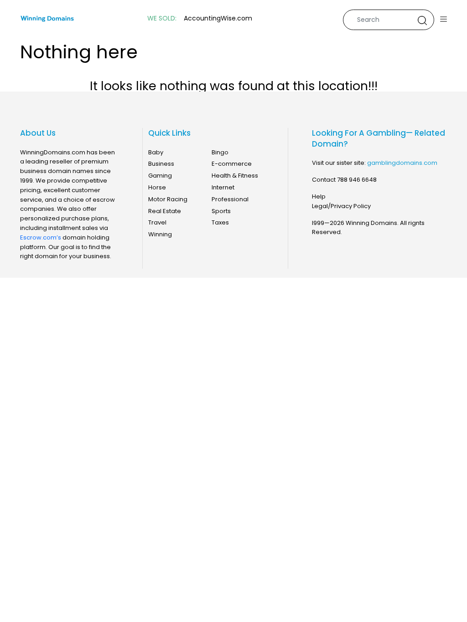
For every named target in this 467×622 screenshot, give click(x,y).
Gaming (160, 175)
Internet (223, 187)
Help (319, 196)
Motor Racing (167, 199)
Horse (157, 187)
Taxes (220, 222)
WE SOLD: (161, 18)
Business (161, 163)
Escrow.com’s (40, 237)
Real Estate (164, 211)
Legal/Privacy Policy (341, 206)
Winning (160, 234)
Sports (221, 211)
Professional (230, 199)
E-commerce (232, 163)
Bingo (220, 152)
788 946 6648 (357, 179)
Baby (155, 152)
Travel (157, 222)
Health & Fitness (235, 175)
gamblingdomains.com (402, 162)
